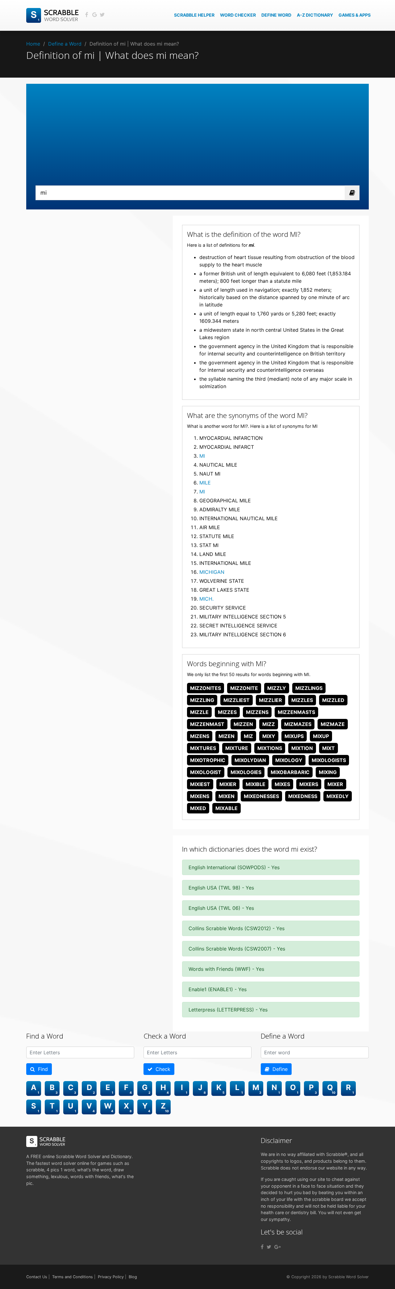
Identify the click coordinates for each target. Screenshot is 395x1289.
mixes (282, 784)
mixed (198, 808)
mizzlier (270, 700)
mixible (255, 784)
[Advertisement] (197, 139)
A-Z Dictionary (315, 15)
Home (33, 44)
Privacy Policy (111, 1277)
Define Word (276, 15)
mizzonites (205, 688)
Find (41, 1069)
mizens (199, 736)
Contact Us (36, 1277)
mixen (226, 796)
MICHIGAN (211, 572)
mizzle (199, 712)
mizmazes (297, 724)
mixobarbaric (290, 772)
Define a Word (64, 44)
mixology (288, 760)
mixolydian (250, 760)
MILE (205, 483)
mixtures (203, 748)
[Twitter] (269, 1247)
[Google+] (277, 1247)
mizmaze (333, 724)
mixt (328, 748)
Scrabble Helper (194, 15)
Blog (133, 1277)
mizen (226, 736)
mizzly (276, 688)
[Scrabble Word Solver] (53, 15)
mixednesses (261, 796)
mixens (199, 796)
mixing (328, 772)
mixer (335, 784)
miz (248, 736)
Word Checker (238, 15)
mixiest (200, 784)
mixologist (205, 772)
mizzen (243, 724)
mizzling (202, 700)
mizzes (227, 712)
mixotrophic (207, 760)
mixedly (337, 796)
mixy (268, 736)
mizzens (257, 712)
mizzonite (244, 688)
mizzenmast (207, 724)
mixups (294, 736)
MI (202, 456)
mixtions (269, 748)
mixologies (246, 772)
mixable (226, 808)
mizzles (302, 700)
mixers (308, 784)
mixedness (302, 796)
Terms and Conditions (72, 1277)
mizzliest (236, 700)
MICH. (206, 599)
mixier (227, 784)
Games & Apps (355, 15)
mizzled (333, 700)
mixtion (302, 748)
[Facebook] (262, 1247)
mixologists (329, 760)
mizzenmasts (296, 712)
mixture (236, 748)
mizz (268, 724)
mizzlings (308, 688)
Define (278, 1069)
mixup (321, 736)
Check (161, 1069)
